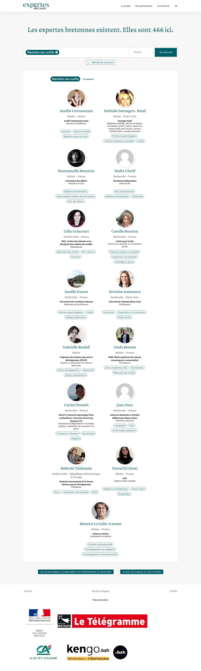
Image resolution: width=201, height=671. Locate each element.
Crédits (173, 591)
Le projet (125, 6)
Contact (28, 591)
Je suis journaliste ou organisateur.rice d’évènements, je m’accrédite (75, 571)
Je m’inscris (163, 6)
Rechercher (166, 52)
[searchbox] (89, 52)
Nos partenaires (143, 6)
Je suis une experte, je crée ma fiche (141, 571)
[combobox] (76, 52)
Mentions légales (101, 591)
